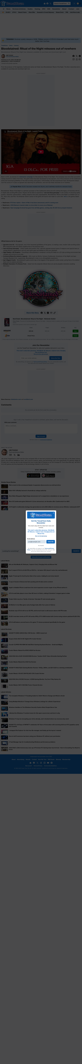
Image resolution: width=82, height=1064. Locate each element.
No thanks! (41, 545)
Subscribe (51, 541)
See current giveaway (41, 536)
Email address (31, 538)
